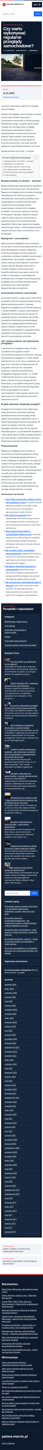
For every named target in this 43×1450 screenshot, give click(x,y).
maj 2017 (8, 1215)
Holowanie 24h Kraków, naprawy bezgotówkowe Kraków (16, 1344)
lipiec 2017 (9, 1206)
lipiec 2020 (9, 1160)
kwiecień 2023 (11, 1022)
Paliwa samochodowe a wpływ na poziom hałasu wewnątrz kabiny (21, 847)
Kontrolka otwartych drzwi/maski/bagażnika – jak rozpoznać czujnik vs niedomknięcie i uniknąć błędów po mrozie (21, 922)
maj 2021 (8, 1118)
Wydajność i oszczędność (14, 164)
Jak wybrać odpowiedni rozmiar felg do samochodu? (20, 1261)
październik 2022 (12, 1047)
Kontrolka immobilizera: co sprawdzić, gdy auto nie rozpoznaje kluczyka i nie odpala (21, 951)
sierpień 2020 (10, 1156)
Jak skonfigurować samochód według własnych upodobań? (18, 1416)
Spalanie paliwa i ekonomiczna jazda (20, 645)
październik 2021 (12, 1097)
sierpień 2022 (10, 1056)
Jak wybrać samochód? (16, 515)
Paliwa (7, 636)
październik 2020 (12, 1148)
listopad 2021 (10, 1093)
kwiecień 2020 (11, 1173)
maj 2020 (8, 1169)
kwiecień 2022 (11, 1072)
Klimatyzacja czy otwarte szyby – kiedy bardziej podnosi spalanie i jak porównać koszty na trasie (21, 800)
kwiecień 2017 (11, 1219)
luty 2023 (8, 1030)
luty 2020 (8, 1181)
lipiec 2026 (9, 989)
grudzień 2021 (11, 1089)
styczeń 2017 (10, 1232)
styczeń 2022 (10, 1085)
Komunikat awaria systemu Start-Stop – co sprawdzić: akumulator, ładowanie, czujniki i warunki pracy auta (21, 910)
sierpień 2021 (10, 1106)
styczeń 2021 (10, 1135)
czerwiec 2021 (11, 1114)
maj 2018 (8, 1198)
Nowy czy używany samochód (15, 1387)
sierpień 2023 (10, 1014)
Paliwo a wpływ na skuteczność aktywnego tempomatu (16, 1249)
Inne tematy (10, 626)
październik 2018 (12, 1194)
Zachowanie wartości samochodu (17, 167)
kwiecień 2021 (11, 1123)
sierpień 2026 (10, 984)
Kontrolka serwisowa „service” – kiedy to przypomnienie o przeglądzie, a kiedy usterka (21, 941)
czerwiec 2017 (11, 1211)
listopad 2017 (10, 1202)
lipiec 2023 (9, 1018)
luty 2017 (8, 1227)
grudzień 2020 (11, 1139)
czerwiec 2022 (11, 1064)
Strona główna (8, 1443)
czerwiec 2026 (11, 993)
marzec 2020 (10, 1177)
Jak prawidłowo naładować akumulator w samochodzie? (19, 726)
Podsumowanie (10, 175)
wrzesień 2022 (11, 1051)
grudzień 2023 (11, 1009)
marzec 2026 (10, 997)
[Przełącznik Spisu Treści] (34, 158)
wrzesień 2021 (11, 1102)
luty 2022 (8, 1081)
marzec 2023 (10, 1026)
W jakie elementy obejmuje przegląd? (18, 172)
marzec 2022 (10, 1076)
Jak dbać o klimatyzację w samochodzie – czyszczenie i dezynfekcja (18, 824)
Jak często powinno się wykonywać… (18, 169)
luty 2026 (8, 1001)
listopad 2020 (10, 1144)
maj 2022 (8, 1068)
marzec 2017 (10, 1223)
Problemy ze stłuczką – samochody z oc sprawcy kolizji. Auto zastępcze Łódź (19, 1326)
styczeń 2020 (10, 1185)
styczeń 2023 (10, 1035)
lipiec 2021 (9, 1110)
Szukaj (38, 14)
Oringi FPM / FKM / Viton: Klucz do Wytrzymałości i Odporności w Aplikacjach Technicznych (20, 1304)
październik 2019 (12, 1190)
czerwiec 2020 (11, 1164)
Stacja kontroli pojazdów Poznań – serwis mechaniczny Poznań (20, 1351)
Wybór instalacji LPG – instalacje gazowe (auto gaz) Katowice (21, 684)
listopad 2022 (10, 1043)
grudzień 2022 (11, 1039)
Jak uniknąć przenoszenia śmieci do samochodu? (18, 868)
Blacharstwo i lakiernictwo (16, 621)
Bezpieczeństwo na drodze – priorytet (18, 161)
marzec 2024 (10, 1005)
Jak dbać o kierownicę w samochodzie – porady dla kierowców (21, 774)
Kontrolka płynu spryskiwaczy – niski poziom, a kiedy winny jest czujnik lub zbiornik (21, 932)
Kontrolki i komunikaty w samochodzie (15, 631)
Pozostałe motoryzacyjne (12, 25)
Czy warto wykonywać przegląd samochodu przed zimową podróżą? (21, 706)
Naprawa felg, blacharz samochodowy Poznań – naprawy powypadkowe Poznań (20, 1332)
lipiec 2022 (9, 1060)
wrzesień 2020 (11, 1152)
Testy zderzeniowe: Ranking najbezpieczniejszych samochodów (17, 1363)
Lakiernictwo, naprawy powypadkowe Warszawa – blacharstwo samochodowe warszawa (19, 1319)
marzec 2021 (10, 1127)
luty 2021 (8, 1131)
